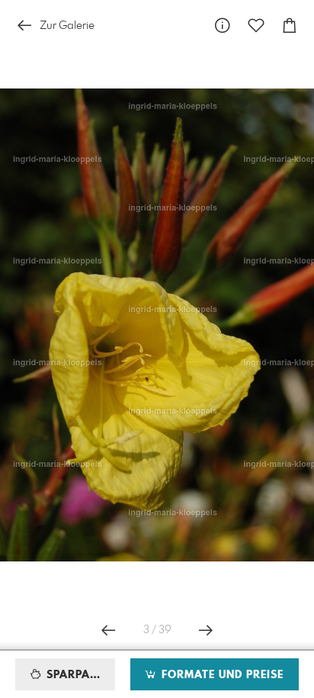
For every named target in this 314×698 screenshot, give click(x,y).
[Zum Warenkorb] (289, 25)
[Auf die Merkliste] (256, 25)
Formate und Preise (221, 675)
